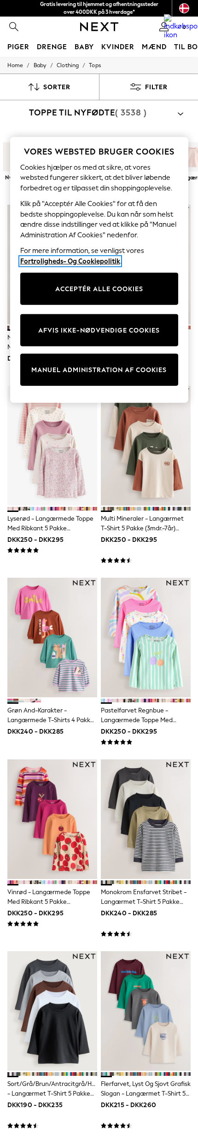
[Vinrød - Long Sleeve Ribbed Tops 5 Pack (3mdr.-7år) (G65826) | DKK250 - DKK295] (52, 819)
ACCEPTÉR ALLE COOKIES (99, 289)
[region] (99, 270)
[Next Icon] (99, 26)
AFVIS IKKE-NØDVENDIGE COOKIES (99, 330)
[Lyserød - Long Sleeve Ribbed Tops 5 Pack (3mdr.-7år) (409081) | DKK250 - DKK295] (52, 445)
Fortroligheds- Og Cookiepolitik (70, 261)
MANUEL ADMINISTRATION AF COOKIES (99, 369)
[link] (14, 27)
